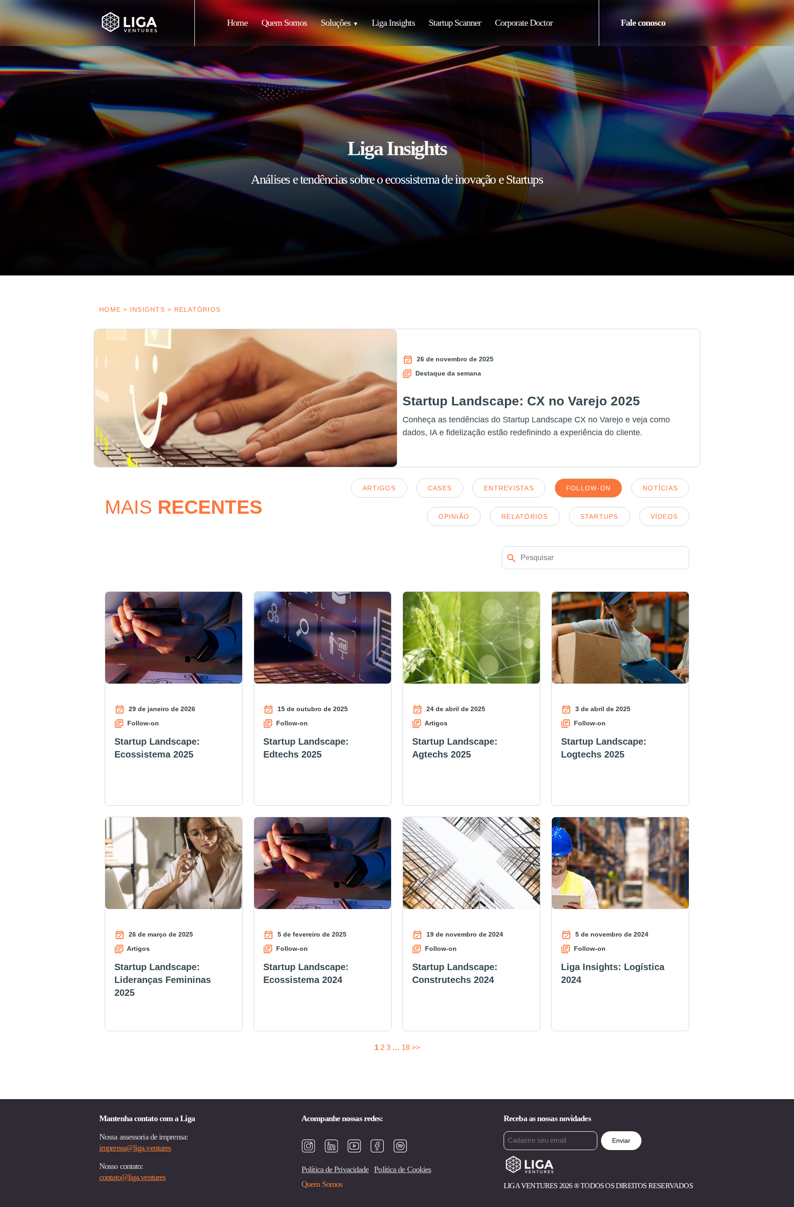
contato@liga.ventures (132, 1177)
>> (416, 1047)
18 (406, 1047)
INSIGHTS (147, 309)
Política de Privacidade (335, 1169)
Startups (599, 516)
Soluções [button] (336, 22)
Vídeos (664, 516)
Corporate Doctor (524, 22)
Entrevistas (509, 488)
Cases (440, 488)
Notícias (660, 488)
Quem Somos (284, 22)
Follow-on (588, 488)
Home (237, 22)
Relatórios (524, 516)
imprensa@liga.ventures (135, 1147)
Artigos (379, 488)
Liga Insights (393, 22)
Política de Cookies (402, 1169)
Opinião (453, 516)
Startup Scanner (455, 22)
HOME (110, 309)
